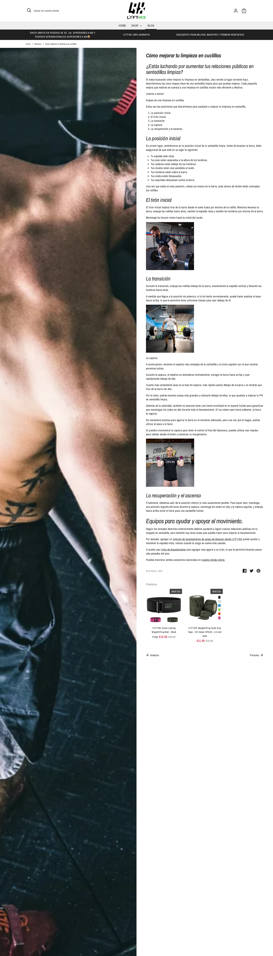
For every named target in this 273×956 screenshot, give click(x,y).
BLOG (151, 25)
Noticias (38, 43)
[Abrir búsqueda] (29, 10)
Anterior (154, 655)
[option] (63, 35)
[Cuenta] (236, 11)
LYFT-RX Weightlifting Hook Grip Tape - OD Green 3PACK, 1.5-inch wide (204, 632)
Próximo (255, 655)
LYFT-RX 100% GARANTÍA (136, 34)
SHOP (135, 25)
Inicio (28, 43)
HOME (122, 25)
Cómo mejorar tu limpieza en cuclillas (61, 43)
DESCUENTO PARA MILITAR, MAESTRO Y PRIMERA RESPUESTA (210, 34)
